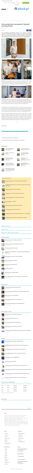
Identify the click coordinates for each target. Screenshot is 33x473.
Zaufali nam (5, 229)
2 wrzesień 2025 (8, 354)
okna (18, 415)
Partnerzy (6, 436)
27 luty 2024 (8, 218)
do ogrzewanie (11, 422)
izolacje (13, 418)
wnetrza (16, 415)
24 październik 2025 (8, 374)
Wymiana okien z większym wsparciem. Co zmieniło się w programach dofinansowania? (10, 164)
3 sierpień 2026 (8, 171)
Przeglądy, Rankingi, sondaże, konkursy (11, 232)
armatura (15, 423)
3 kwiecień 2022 (8, 331)
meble (9, 423)
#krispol (20, 131)
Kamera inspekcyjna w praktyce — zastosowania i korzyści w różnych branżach (16, 276)
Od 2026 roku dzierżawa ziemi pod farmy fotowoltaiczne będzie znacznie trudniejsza (17, 373)
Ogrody (6, 457)
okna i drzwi (12, 415)
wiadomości (6, 415)
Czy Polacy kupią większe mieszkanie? (10, 361)
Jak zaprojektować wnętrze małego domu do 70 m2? (12, 209)
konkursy (14, 419)
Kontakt (6, 441)
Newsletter (6, 433)
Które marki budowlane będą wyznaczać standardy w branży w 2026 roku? (15, 349)
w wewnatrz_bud (10, 419)
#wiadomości (6, 131)
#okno (10, 131)
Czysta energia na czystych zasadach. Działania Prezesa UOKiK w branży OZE (16, 365)
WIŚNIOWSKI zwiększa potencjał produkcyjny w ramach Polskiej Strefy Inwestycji (16, 345)
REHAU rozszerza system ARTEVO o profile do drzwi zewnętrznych (9, 159)
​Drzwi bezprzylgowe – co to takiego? (10, 201)
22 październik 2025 (8, 366)
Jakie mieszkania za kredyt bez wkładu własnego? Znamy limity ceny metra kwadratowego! (18, 330)
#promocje (23, 131)
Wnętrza (6, 455)
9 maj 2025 (7, 370)
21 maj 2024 (8, 210)
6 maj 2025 (7, 269)
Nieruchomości (7, 462)
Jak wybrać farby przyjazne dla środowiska (11, 260)
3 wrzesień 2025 (8, 346)
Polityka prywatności (8, 443)
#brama (12, 131)
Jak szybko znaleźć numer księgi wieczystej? (11, 318)
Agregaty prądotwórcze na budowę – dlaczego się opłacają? (13, 256)
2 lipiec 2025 (7, 358)
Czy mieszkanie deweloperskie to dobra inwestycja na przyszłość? (14, 197)
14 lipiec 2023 (8, 194)
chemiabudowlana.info (21, 433)
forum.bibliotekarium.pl (21, 441)
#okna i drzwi (16, 131)
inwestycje (20, 419)
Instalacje (6, 460)
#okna (3, 131)
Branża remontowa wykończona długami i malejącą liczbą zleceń (14, 341)
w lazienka (18, 423)
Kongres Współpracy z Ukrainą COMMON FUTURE (12, 357)
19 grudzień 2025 (8, 190)
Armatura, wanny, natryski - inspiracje (20, 422)
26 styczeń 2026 (8, 350)
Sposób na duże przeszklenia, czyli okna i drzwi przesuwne (13, 205)
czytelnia (9, 415)
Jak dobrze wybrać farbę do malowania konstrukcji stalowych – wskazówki (16, 217)
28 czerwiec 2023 (8, 245)
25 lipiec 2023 (8, 265)
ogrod (27, 422)
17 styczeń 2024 (8, 249)
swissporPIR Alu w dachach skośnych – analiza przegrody (13, 299)
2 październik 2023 (8, 182)
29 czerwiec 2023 (8, 202)
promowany (11, 423)
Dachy (6, 450)
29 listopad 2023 (8, 277)
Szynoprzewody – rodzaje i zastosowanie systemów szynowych (14, 193)
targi (20, 418)
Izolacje (6, 452)
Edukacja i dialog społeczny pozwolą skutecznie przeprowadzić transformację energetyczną (18, 369)
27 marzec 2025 (8, 186)
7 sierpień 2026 (8, 166)
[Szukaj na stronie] (7, 9)
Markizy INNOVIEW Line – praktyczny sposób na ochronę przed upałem (25, 164)
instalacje (24, 415)
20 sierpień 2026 (24, 150)
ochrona (14, 422)
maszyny (10, 418)
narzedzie (17, 419)
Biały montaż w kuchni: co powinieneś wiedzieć (11, 272)
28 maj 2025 (7, 342)
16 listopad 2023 (8, 261)
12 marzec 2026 (8, 362)
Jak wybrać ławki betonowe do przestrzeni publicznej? (13, 189)
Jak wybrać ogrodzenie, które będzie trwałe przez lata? (13, 287)
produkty (21, 415)
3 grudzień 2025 (8, 378)
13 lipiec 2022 (8, 315)
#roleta (26, 131)
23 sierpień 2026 (8, 304)
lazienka (25, 423)
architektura (5, 419)
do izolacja (21, 423)
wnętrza (24, 418)
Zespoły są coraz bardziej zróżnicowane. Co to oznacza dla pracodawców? (15, 377)
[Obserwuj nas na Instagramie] (5, 9)
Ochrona (6, 454)
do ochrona (5, 423)
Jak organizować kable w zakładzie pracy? (11, 264)
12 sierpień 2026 (24, 155)
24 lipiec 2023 (8, 273)
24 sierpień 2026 (8, 292)
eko (22, 418)
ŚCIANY (6, 449)
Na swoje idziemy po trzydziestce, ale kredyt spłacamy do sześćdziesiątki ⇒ (13, 140)
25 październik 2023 (8, 241)
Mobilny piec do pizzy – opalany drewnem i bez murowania (13, 314)
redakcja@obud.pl (17, 4)
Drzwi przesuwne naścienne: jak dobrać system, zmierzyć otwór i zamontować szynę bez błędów (10, 169)
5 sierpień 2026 (24, 166)
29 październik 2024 (9, 198)
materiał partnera (6, 418)
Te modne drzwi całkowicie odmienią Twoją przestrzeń (13, 322)
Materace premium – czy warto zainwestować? (11, 295)
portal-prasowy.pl (20, 438)
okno (26, 415)
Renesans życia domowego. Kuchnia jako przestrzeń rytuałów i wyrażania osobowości (17, 291)
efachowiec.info (20, 436)
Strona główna (4, 20)
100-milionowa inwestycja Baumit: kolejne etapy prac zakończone (24, 153)
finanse (18, 418)
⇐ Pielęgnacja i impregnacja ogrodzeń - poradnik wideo (10, 137)
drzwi (15, 418)
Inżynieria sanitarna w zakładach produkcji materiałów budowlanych (14, 303)
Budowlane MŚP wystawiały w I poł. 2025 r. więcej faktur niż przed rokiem (15, 353)
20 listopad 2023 (8, 323)
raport (27, 423)
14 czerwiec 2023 (8, 319)
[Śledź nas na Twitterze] (3, 9)
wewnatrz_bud (6, 422)
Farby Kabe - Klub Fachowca (9, 268)
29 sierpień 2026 (8, 150)
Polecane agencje (7, 438)
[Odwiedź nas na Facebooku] (2, 9)
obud (27, 418)
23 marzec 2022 (8, 206)
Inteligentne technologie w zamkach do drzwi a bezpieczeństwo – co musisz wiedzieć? (17, 213)
